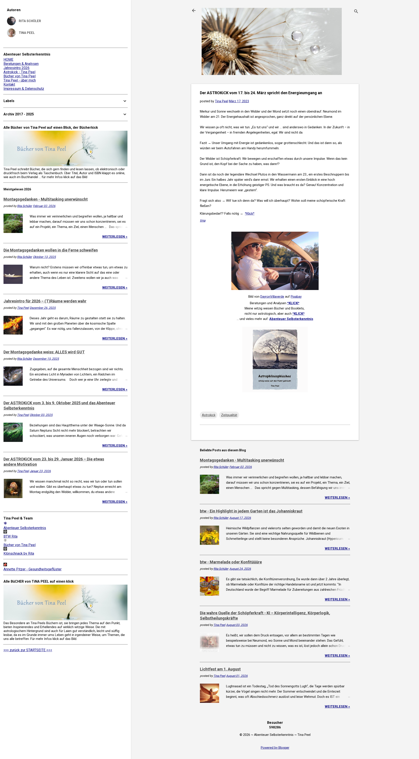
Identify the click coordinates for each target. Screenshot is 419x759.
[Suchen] (356, 12)
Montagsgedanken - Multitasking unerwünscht (242, 460)
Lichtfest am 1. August (220, 669)
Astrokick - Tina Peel (19, 72)
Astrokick (208, 415)
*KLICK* (293, 303)
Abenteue (277, 319)
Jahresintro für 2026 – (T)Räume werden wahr (44, 301)
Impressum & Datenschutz (23, 89)
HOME (8, 59)
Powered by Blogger (275, 748)
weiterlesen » (337, 498)
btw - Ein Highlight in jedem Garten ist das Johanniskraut (251, 511)
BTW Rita (10, 536)
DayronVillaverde (272, 297)
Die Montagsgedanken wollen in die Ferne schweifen (50, 250)
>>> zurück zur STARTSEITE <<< (27, 650)
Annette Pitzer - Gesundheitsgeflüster (32, 569)
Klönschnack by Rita (18, 553)
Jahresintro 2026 (16, 68)
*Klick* (249, 213)
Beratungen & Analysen (21, 64)
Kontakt (9, 84)
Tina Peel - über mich (19, 80)
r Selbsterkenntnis (299, 319)
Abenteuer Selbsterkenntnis (24, 528)
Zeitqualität (229, 415)
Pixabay (296, 297)
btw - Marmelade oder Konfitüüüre (231, 562)
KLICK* (299, 314)
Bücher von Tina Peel (19, 76)
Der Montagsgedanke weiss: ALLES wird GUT (44, 352)
